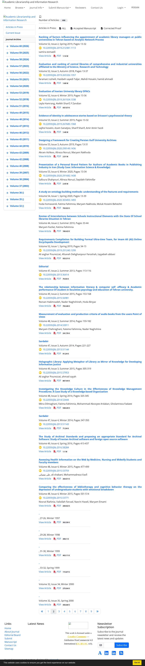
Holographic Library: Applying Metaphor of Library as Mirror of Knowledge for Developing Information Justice (90, 363)
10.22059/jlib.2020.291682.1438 (59, 175)
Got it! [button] (137, 663)
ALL (64, 28)
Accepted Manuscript (84, 28)
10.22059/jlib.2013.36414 (56, 274)
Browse (19, 7)
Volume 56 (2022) (19, 72)
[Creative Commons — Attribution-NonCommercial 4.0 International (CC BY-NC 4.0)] (78, 625)
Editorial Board (13, 635)
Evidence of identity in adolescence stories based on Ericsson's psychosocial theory (85, 115)
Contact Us (97, 7)
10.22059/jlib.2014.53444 (56, 399)
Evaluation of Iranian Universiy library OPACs (64, 91)
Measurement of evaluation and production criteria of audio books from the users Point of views (90, 315)
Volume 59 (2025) (19, 52)
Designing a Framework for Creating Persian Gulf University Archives (77, 140)
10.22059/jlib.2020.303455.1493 (59, 200)
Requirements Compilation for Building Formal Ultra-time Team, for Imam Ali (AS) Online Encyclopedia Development (90, 241)
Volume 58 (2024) (19, 59)
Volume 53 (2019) (19, 92)
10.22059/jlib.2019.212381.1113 (59, 47)
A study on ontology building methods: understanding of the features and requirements (88, 191)
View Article (45, 55)
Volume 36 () (17, 192)
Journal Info (36, 7)
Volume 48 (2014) (19, 119)
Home (7, 7)
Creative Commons (77, 636)
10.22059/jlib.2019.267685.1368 (59, 124)
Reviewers (80, 7)
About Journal (12, 631)
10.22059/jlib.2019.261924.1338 (59, 99)
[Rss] (121, 653)
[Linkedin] (106, 653)
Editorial (43, 266)
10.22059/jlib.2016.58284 (56, 447)
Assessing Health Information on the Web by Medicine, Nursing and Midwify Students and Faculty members (90, 461)
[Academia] (100, 653)
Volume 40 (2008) (19, 166)
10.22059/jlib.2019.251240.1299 (59, 250)
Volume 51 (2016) (19, 106)
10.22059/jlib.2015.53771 (56, 497)
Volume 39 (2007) (19, 172)
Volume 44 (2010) (19, 146)
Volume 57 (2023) (19, 66)
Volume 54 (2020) (19, 86)
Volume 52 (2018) (19, 99)
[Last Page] (97, 611)
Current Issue (13, 32)
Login (121, 7)
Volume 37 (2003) (19, 186)
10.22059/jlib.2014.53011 (56, 325)
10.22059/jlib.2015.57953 (56, 372)
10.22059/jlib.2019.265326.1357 (59, 75)
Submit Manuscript (59, 7)
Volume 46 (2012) (19, 132)
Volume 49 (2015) (19, 112)
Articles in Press (14, 27)
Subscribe (121, 645)
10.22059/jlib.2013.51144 (56, 349)
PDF (62, 55)
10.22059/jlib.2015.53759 (56, 470)
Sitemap (9, 648)
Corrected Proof (112, 28)
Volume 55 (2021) (19, 79)
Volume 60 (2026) (19, 46)
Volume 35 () (17, 199)
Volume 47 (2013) (19, 126)
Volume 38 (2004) (19, 179)
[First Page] (42, 611)
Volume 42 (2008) (19, 159)
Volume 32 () (17, 205)
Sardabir (43, 341)
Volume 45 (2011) (19, 139)
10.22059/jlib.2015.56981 (56, 297)
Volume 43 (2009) (19, 152)
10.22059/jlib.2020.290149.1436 (59, 148)
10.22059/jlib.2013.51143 (56, 424)
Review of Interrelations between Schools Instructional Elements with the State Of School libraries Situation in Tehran (90, 217)
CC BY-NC (82, 643)
